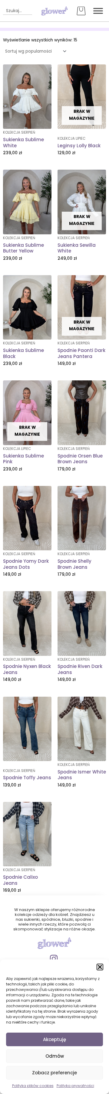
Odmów (54, 1056)
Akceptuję (54, 1039)
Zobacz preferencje (54, 1073)
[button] (100, 967)
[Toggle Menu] (98, 11)
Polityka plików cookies (33, 1085)
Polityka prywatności (75, 1085)
